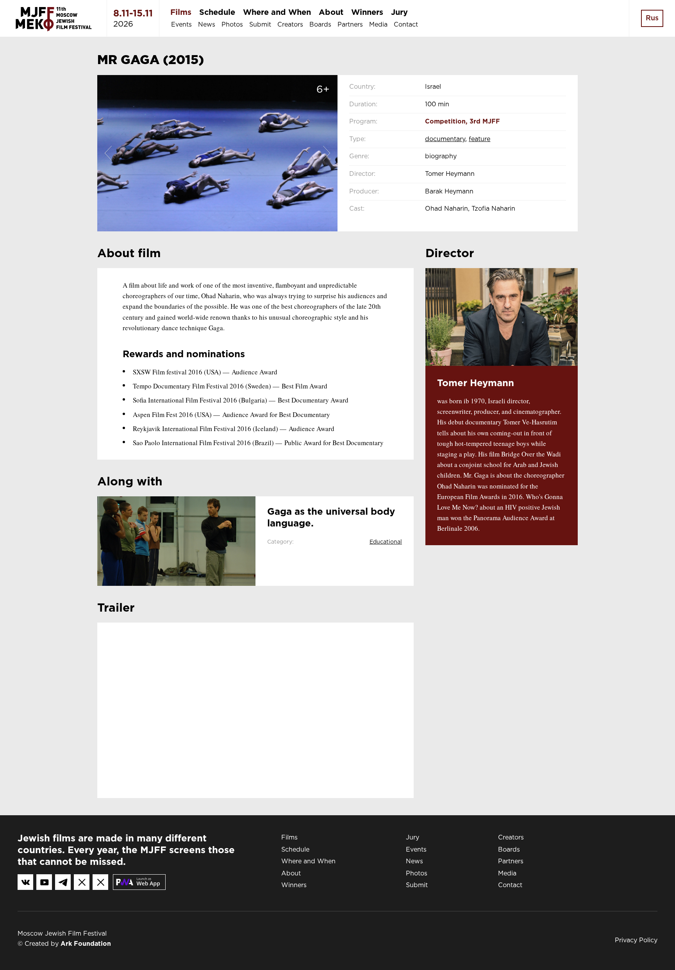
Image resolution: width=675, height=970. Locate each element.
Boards (320, 25)
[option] (217, 153)
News (206, 25)
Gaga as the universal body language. (331, 518)
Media (378, 25)
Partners (350, 25)
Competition (445, 122)
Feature (479, 139)
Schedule (217, 12)
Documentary (445, 139)
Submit (260, 25)
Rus (652, 18)
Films (180, 12)
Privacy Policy (636, 940)
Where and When (277, 12)
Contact (406, 25)
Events (181, 25)
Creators (290, 25)
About (331, 12)
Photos (232, 25)
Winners (367, 12)
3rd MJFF (485, 122)
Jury (399, 12)
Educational (386, 542)
